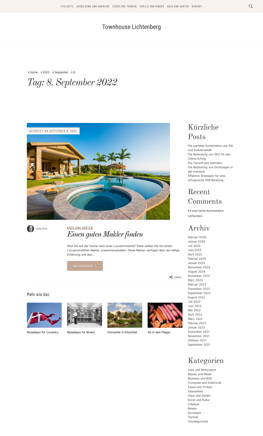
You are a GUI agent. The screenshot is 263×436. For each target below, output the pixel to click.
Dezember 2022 (199, 288)
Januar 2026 (196, 241)
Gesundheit (195, 391)
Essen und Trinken (125, 6)
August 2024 (196, 271)
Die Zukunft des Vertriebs (205, 163)
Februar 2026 (197, 237)
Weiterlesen (83, 266)
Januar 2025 (196, 263)
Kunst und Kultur (199, 400)
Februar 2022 (197, 323)
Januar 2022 (196, 327)
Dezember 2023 (199, 276)
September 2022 (199, 293)
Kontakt (197, 6)
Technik (193, 417)
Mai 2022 (194, 310)
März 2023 (195, 280)
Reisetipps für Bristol (81, 332)
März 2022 (195, 319)
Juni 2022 (194, 306)
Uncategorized (198, 421)
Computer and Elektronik (204, 382)
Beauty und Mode (199, 374)
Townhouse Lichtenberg (131, 27)
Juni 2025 (194, 250)
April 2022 (195, 314)
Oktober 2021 (197, 340)
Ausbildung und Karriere (93, 6)
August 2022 (196, 297)
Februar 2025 (197, 258)
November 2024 (199, 267)
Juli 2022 (194, 301)
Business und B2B (200, 378)
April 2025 (195, 254)
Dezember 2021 (198, 331)
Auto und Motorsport (202, 370)
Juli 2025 (194, 246)
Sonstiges (194, 413)
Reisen (192, 408)
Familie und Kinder (152, 6)
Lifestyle (193, 404)
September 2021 (199, 344)
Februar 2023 (197, 284)
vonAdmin (41, 228)
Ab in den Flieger (159, 332)
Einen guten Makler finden (105, 234)
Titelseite (67, 6)
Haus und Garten (178, 6)
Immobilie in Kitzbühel (122, 332)
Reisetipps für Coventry (43, 332)
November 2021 (199, 336)
